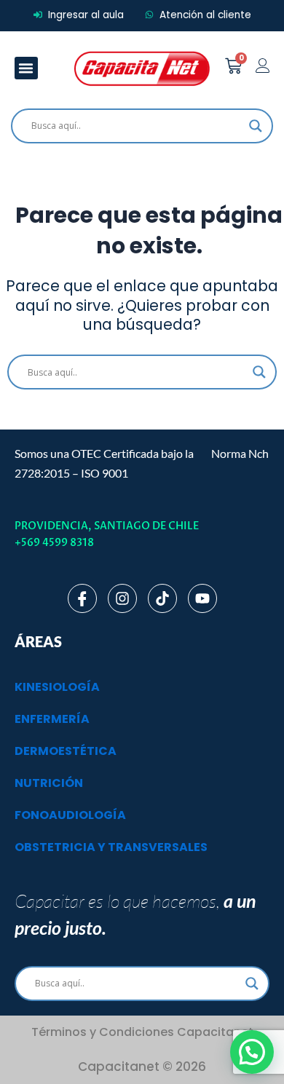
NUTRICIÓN (49, 783)
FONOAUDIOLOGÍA (70, 815)
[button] (26, 68)
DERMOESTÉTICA (66, 751)
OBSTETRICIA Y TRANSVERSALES (111, 847)
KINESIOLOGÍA (57, 687)
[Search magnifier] (255, 126)
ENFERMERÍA (52, 719)
